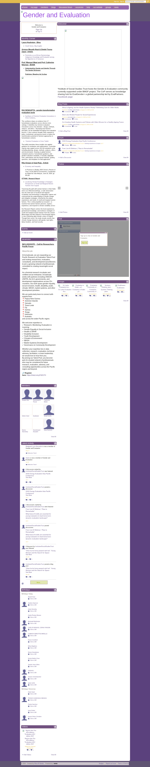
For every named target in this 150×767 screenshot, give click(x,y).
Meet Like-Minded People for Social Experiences (79, 115)
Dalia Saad (31, 692)
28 (110, 296)
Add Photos (63, 212)
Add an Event (28, 233)
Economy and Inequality (33, 166)
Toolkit (46, 141)
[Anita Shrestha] (24, 612)
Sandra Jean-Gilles (34, 664)
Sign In (122, 1)
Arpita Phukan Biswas (34, 615)
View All (53, 436)
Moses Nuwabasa (33, 652)
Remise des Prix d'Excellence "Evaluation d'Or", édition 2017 (30, 741)
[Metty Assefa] (49, 410)
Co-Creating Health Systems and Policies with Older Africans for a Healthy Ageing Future (93, 122)
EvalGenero (120, 288)
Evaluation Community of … (92, 290)
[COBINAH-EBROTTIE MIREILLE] (24, 637)
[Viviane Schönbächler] (24, 680)
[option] (93, 188)
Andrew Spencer (33, 603)
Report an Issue (111, 763)
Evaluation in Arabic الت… (79, 290)
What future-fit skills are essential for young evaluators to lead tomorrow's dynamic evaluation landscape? (38, 516)
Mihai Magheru (32, 646)
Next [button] (127, 188)
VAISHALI (31, 670)
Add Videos (27, 755)
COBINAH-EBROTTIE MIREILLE (37, 633)
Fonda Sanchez (32, 704)
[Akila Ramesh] (49, 424)
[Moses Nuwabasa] (24, 655)
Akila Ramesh (48, 430)
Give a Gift (33, 598)
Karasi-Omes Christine (35, 716)
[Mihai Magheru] (24, 649)
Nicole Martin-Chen (34, 658)
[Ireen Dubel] (24, 714)
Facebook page (65, 97)
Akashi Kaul (31, 597)
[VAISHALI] (24, 674)
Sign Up (116, 1)
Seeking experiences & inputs (92, 143)
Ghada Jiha (25, 400)
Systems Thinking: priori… (107, 290)
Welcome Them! (32, 453)
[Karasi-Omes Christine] (24, 720)
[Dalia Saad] (24, 695)
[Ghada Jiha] (27, 394)
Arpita (27, 458)
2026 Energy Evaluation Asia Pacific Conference (79, 141)
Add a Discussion (65, 157)
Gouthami (36, 416)
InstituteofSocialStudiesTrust (35, 471)
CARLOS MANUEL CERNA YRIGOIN (39, 627)
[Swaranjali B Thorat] (38, 394)
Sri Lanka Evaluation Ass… (64, 290)
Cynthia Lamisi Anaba (73, 110)
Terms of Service (123, 763)
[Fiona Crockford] (24, 643)
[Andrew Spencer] (24, 606)
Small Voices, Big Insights (33, 46)
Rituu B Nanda (39, 763)
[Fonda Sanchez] (24, 708)
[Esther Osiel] (27, 410)
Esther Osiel (25, 416)
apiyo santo (31, 683)
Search (148, 1)
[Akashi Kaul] (24, 600)
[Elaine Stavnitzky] (27, 424)
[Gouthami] (38, 410)
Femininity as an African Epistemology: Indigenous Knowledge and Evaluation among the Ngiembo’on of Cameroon (39, 57)
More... (39, 582)
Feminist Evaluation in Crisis (35, 141)
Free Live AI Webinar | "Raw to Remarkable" (77, 148)
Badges (101, 763)
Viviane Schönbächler (34, 676)
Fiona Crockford (33, 640)
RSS (23, 584)
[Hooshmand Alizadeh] (38, 424)
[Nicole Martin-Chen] (24, 662)
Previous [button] (59, 188)
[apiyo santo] (24, 686)
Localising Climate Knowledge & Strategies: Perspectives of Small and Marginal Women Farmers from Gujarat (39, 183)
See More (29, 477)
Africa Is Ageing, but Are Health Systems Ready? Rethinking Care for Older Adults (90, 107)
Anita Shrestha (32, 609)
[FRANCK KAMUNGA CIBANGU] (24, 701)
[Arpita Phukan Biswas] (24, 618)
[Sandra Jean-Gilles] (24, 668)
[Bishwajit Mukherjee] (24, 625)
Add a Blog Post (65, 131)
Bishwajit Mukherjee (34, 621)
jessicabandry (71, 117)
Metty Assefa (47, 416)
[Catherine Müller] (49, 394)
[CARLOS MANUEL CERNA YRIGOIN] (24, 631)
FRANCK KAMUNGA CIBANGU (37, 698)
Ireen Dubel (31, 710)
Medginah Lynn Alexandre (34, 446)
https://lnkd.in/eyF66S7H (36, 375)
